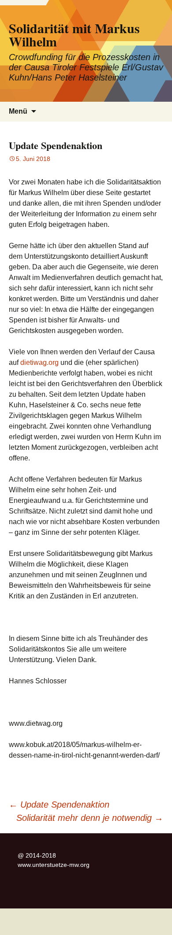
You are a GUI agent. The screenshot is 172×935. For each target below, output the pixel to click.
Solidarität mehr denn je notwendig (89, 818)
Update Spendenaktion (59, 804)
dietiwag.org (39, 362)
